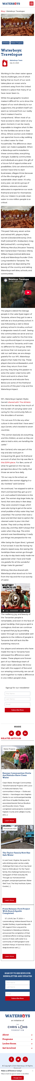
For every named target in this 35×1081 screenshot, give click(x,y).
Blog (3, 11)
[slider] (14, 610)
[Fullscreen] (28, 611)
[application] (15, 598)
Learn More (9, 821)
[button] (15, 598)
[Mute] (24, 611)
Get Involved (9, 1048)
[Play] (3, 611)
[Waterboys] (11, 3)
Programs (7, 1039)
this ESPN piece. (8, 462)
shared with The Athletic (19, 402)
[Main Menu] (31, 3)
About (5, 1035)
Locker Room (9, 1043)
